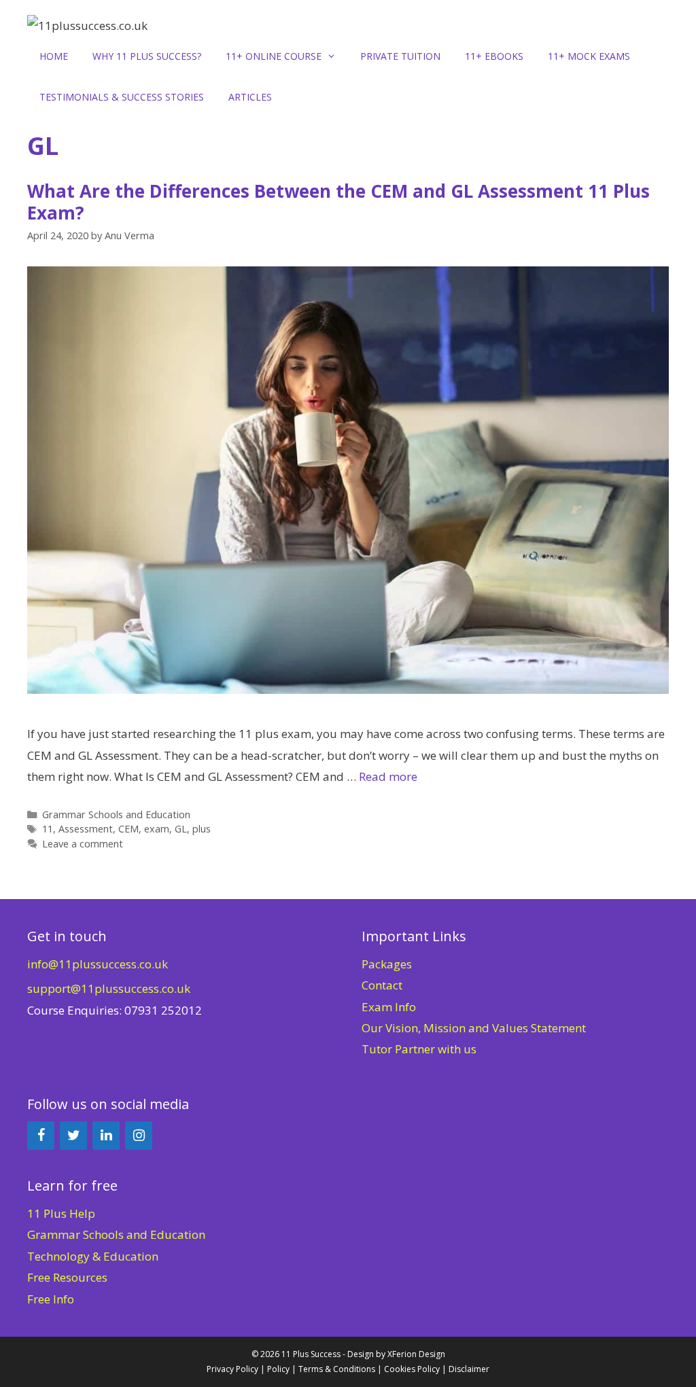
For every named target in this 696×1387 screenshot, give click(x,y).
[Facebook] (40, 1135)
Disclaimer (469, 1369)
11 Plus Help (61, 1213)
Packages (387, 964)
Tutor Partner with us (419, 1049)
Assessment (85, 828)
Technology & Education (92, 1256)
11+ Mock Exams (589, 56)
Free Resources (67, 1277)
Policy (278, 1369)
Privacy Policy (232, 1369)
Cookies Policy (412, 1369)
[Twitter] (73, 1135)
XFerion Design (416, 1354)
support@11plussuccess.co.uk (108, 988)
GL (181, 828)
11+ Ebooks (494, 56)
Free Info (50, 1299)
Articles (250, 96)
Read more (388, 776)
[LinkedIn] (106, 1135)
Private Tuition (400, 56)
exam (156, 828)
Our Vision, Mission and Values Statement (474, 1028)
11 (47, 828)
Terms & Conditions (336, 1369)
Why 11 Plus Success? (146, 56)
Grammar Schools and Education (116, 814)
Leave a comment (82, 843)
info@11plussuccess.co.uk (97, 964)
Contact (382, 985)
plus (201, 828)
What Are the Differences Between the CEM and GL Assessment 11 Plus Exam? (338, 201)
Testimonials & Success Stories (121, 96)
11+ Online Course (273, 56)
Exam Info (389, 1007)
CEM (128, 828)
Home (53, 56)
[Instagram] (138, 1135)
